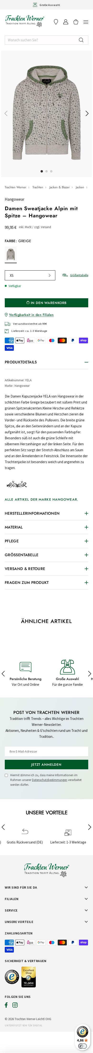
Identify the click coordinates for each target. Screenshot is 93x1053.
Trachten (37, 187)
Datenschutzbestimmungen (49, 780)
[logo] (25, 21)
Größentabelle (79, 275)
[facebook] (6, 1006)
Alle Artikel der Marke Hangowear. (41, 499)
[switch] (82, 1046)
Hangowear (14, 199)
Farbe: (18, 241)
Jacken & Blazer (59, 187)
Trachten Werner (15, 187)
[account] (65, 21)
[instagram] (15, 1006)
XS (12, 275)
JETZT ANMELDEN (46, 764)
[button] (85, 22)
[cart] (75, 21)
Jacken (80, 187)
